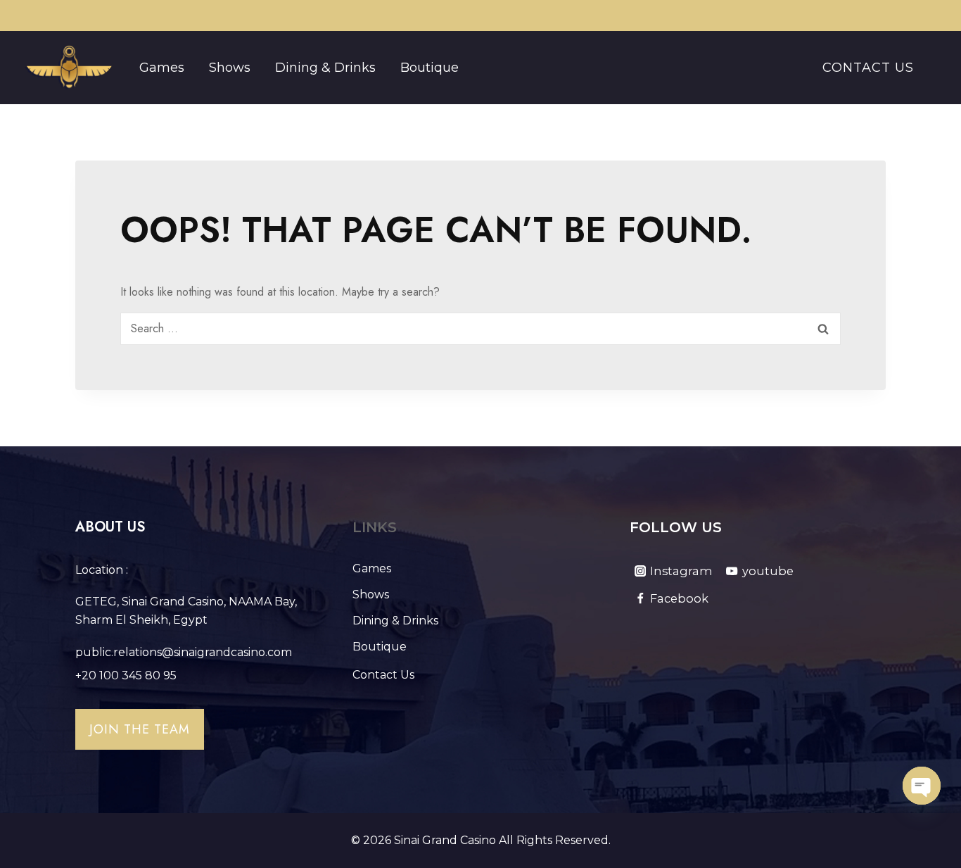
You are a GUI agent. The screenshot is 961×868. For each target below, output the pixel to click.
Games (161, 67)
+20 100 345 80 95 (126, 675)
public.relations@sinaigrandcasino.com (183, 652)
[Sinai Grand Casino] (69, 68)
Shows (229, 67)
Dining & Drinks (325, 67)
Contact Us (868, 67)
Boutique (429, 67)
